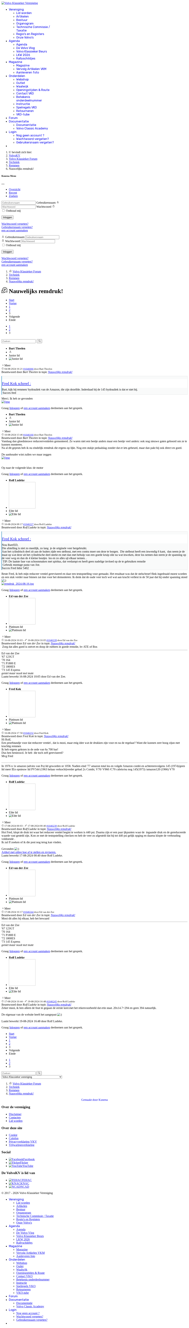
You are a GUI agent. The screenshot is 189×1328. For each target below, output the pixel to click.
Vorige (13, 303)
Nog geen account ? (30, 135)
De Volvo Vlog (25, 48)
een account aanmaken (14, 230)
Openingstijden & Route (32, 90)
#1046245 (52, 1001)
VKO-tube (23, 114)
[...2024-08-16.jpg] (17, 583)
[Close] (2, 184)
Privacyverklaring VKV (23, 1141)
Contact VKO (25, 93)
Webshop (22, 79)
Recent (13, 192)
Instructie (23, 104)
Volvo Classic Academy (32, 128)
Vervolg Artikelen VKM (31, 69)
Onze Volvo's (25, 37)
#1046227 (28, 524)
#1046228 (52, 640)
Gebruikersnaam (46, 202)
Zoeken (13, 196)
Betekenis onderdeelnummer (29, 98)
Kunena (103, 1099)
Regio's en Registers (30, 34)
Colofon (13, 1138)
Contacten (15, 1117)
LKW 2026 (23, 55)
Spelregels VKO (26, 107)
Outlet (20, 83)
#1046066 (28, 368)
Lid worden (24, 13)
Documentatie (19, 121)
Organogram (25, 23)
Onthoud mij (13, 210)
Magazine (15, 62)
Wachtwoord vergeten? (32, 139)
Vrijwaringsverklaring (21, 1144)
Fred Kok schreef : (16, 383)
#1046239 (52, 825)
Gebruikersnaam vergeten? (35, 142)
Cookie (13, 1135)
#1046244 (28, 912)
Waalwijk (22, 86)
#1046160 (28, 434)
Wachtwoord (43, 206)
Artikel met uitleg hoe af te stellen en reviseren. (28, 852)
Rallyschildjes (25, 58)
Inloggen (7, 217)
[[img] (5, 401)
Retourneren (25, 111)
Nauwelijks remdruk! (60, 372)
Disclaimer (15, 1114)
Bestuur (22, 20)
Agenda (14, 41)
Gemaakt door (90, 1099)
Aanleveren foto (27, 72)
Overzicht (14, 189)
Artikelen (22, 16)
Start (11, 300)
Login (13, 132)
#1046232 (28, 733)
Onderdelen (17, 76)
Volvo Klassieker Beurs (31, 51)
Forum (13, 118)
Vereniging (16, 9)
